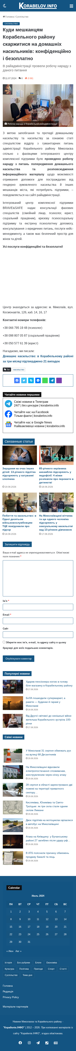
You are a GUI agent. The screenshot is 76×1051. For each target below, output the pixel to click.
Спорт (51, 969)
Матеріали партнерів (15, 1006)
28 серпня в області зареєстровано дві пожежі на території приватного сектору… (49, 788)
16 (20, 926)
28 (65, 934)
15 (11, 926)
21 (65, 926)
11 (38, 919)
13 (56, 919)
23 (20, 934)
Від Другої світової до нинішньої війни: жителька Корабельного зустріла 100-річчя (49, 719)
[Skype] (31, 380)
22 (11, 934)
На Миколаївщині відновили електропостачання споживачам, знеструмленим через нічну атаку (46, 771)
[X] (24, 380)
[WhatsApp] (45, 380)
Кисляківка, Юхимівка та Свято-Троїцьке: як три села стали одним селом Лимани (47, 806)
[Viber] (59, 380)
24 (29, 934)
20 (56, 926)
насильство (18, 369)
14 (65, 919)
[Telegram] (52, 380)
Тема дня (27, 975)
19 (47, 926)
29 (11, 942)
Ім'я (6, 601)
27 (56, 934)
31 (29, 942)
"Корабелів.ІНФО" (14, 1027)
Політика (24, 969)
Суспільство (22, 16)
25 (38, 934)
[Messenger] (38, 380)
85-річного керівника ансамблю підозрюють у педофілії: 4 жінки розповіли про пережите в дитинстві (56, 475)
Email (7, 614)
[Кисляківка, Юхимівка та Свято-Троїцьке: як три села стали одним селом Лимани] (13, 807)
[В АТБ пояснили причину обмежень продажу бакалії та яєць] (13, 858)
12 (47, 919)
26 (47, 934)
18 (38, 926)
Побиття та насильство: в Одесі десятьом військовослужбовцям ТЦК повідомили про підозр (19, 522)
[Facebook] (17, 380)
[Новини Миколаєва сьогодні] (38, 6)
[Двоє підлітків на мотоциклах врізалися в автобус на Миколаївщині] (13, 825)
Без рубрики (23, 962)
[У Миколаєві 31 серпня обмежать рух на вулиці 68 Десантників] (13, 756)
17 (29, 926)
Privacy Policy (11, 997)
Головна (9, 16)
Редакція (8, 991)
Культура (9, 969)
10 (29, 919)
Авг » (18, 951)
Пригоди (38, 969)
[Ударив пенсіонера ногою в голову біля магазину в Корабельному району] (13, 687)
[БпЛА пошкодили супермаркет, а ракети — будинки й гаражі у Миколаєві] (13, 703)
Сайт (5, 628)
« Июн (9, 951)
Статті (63, 969)
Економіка (51, 962)
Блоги (38, 962)
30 (20, 942)
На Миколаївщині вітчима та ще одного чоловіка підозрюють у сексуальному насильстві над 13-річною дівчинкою (56, 522)
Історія (8, 962)
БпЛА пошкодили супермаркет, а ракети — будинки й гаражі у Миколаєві (45, 702)
